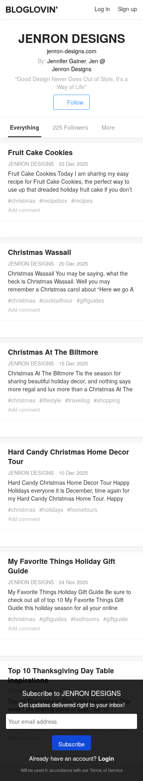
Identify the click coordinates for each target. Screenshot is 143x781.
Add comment (24, 210)
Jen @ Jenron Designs (79, 65)
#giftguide (115, 619)
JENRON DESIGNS (31, 163)
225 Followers (70, 127)
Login (106, 758)
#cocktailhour (56, 300)
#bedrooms (85, 619)
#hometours (82, 509)
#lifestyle (50, 400)
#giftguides (90, 300)
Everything (24, 127)
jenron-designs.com (72, 51)
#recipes (82, 200)
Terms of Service (106, 770)
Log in (102, 9)
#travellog (77, 400)
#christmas (21, 200)
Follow (75, 102)
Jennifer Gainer (66, 61)
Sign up (127, 9)
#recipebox (53, 200)
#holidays (51, 509)
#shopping (107, 400)
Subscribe (71, 744)
